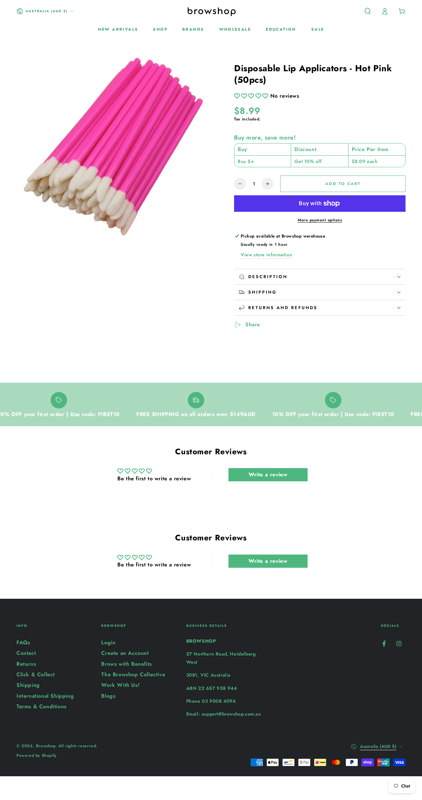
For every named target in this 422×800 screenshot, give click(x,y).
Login (108, 642)
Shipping (28, 685)
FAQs (23, 642)
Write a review (268, 474)
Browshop (45, 746)
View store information (266, 254)
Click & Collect (35, 674)
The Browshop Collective (133, 674)
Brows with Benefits (126, 664)
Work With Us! (120, 685)
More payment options (320, 220)
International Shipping (45, 696)
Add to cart (342, 184)
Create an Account (125, 653)
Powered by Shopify (36, 755)
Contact (26, 653)
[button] (367, 11)
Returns (26, 664)
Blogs (108, 696)
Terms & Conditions (41, 706)
